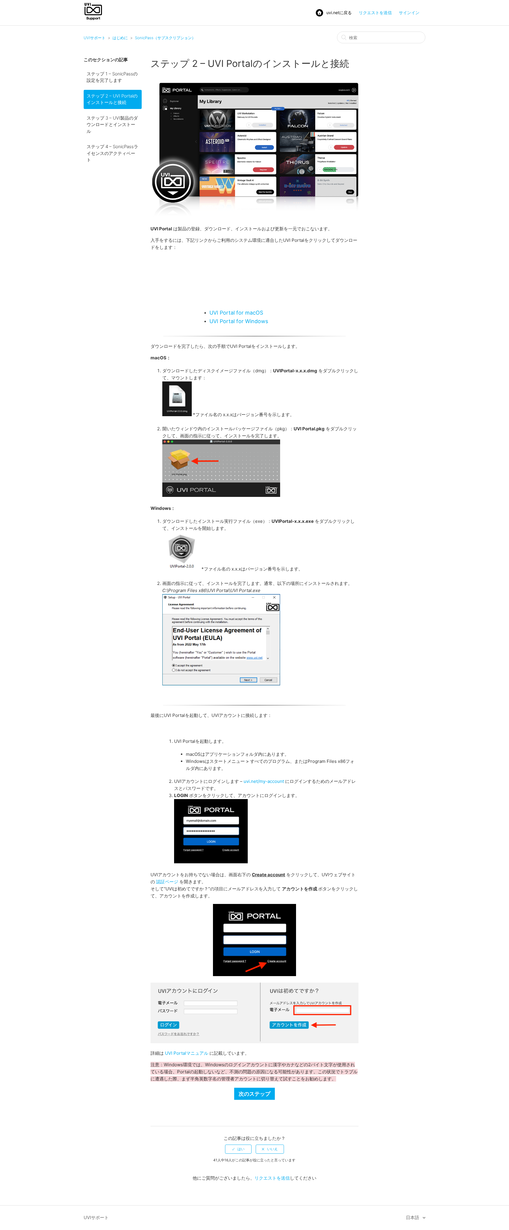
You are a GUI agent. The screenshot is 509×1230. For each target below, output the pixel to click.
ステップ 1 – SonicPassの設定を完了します (112, 77)
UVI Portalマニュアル (186, 1053)
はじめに (120, 37)
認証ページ (167, 882)
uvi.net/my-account (264, 781)
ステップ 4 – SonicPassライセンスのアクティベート (112, 153)
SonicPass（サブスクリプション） (165, 37)
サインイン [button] (409, 12)
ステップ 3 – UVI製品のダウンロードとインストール (112, 124)
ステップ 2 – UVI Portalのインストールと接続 (112, 99)
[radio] (238, 1149)
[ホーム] (93, 19)
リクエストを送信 (375, 12)
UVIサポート (94, 37)
